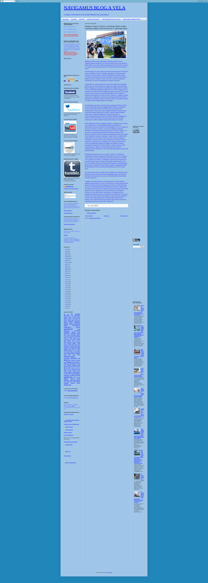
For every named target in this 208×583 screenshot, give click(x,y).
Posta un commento (91, 213)
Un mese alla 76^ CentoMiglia (142, 476)
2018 (66, 287)
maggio (66, 269)
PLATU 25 (66, 363)
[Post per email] (88, 205)
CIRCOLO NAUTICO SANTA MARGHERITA (72, 324)
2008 (66, 306)
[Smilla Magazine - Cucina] (68, 444)
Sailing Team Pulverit (75, 368)
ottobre (66, 260)
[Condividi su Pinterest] (97, 205)
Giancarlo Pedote (68, 347)
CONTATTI (82, 19)
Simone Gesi (74, 369)
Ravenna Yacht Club (69, 366)
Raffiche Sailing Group (73, 365)
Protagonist (73, 363)
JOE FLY (74, 349)
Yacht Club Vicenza (68, 381)
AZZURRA (77, 314)
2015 (66, 293)
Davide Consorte (76, 340)
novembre (67, 258)
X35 (66, 373)
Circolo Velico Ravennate (69, 336)
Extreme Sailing (71, 343)
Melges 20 (70, 362)
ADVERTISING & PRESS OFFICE (131, 19)
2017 (66, 289)
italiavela (66, 235)
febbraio (67, 275)
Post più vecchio (124, 215)
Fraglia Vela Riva (75, 346)
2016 (66, 291)
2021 (66, 281)
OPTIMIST (77, 362)
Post (67, 194)
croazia (78, 383)
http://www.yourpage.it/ (69, 414)
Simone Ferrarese (67, 369)
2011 (66, 300)
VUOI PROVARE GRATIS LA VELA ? (111, 19)
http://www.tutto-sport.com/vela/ (70, 442)
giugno (66, 268)
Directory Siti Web (68, 432)
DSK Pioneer (73, 339)
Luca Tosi (67, 354)
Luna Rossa (76, 354)
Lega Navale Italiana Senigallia (72, 353)
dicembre (67, 256)
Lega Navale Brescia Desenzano (72, 351)
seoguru (73, 406)
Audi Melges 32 (76, 319)
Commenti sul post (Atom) (95, 218)
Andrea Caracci (68, 317)
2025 (66, 251)
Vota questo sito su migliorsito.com (71, 424)
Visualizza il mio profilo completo (71, 188)
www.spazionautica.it (73, 390)
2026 (66, 249)
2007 (66, 308)
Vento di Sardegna (74, 372)
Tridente (74, 370)
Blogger (110, 572)
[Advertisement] (138, 47)
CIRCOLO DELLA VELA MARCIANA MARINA (72, 323)
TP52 (65, 370)
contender (73, 383)
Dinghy (65, 342)
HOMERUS (66, 349)
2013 (66, 296)
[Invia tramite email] (91, 205)
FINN (78, 343)
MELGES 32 (75, 358)
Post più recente (88, 215)
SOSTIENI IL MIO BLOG (93, 19)
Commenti (68, 197)
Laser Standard (76, 350)
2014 (66, 295)
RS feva (78, 363)
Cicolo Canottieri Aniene (73, 335)
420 (64, 314)
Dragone (70, 342)
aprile (66, 271)
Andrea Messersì (69, 186)
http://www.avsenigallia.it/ (69, 224)
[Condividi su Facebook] (96, 205)
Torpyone (69, 370)
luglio (66, 266)
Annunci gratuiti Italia (68, 435)
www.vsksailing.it (68, 210)
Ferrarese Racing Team (69, 344)
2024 (66, 253)
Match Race (74, 360)
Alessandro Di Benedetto (72, 315)
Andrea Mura (76, 317)
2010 (66, 302)
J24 (70, 349)
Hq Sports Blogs (67, 455)
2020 (66, 283)
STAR (69, 368)
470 (68, 314)
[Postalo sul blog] (92, 205)
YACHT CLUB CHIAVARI (73, 373)
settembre (67, 262)
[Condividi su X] (94, 205)
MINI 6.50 (67, 360)
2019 (66, 285)
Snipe (79, 369)
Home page (65, 19)
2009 (66, 304)
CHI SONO (74, 19)
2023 (66, 255)
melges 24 (67, 385)
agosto (66, 264)
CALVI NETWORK (69, 321)
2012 (66, 298)
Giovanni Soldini (76, 347)
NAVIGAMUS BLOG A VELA (95, 7)
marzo (66, 273)
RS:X (65, 365)
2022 (66, 279)
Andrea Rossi (68, 318)
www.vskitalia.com (68, 213)
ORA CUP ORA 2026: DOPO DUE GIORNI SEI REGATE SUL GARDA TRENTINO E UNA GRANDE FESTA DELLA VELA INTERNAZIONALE (139, 457)
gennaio (67, 277)
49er (72, 314)
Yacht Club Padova (75, 380)
